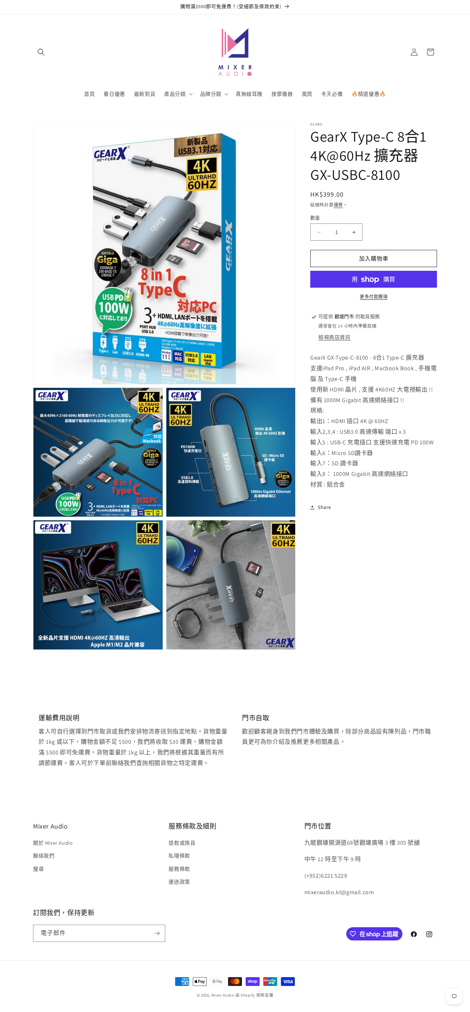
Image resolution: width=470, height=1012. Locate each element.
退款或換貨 (182, 843)
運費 (338, 205)
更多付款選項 (373, 297)
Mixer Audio (223, 995)
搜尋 (38, 869)
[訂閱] (157, 933)
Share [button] (324, 507)
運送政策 (179, 881)
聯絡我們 (43, 855)
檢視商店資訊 (334, 337)
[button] (41, 52)
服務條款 (179, 869)
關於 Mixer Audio (53, 843)
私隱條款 (179, 855)
